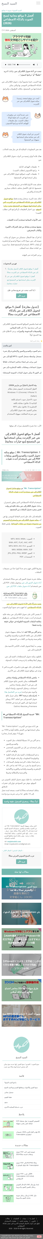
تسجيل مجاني (8, 1092)
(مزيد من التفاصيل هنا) (13, 692)
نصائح (4, 10)
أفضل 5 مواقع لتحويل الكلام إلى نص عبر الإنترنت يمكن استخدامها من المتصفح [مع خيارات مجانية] (21, 280)
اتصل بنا (32, 1218)
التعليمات (16, 1218)
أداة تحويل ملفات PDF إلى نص (18, 586)
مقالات (7, 1218)
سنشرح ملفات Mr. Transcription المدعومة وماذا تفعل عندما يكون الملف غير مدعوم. (16, 598)
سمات (24, 1218)
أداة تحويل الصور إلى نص (31, 582)
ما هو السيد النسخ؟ (10, 1082)
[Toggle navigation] (38, 3)
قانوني (33, 1221)
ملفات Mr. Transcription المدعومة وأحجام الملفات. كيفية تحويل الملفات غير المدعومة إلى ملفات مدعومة (15, 594)
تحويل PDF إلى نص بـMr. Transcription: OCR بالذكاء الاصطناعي (25, 1176)
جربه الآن (21, 295)
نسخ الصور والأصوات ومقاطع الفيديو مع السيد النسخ (21, 1087)
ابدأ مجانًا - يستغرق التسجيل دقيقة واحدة (21, 801)
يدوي (6, 1102)
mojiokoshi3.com (14, 841)
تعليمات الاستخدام (10, 1221)
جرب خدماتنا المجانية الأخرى (13, 1107)
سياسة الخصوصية (6, 1235)
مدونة (9, 10)
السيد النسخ (17, 10)
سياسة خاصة (24, 1221)
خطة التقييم (8, 1097)
